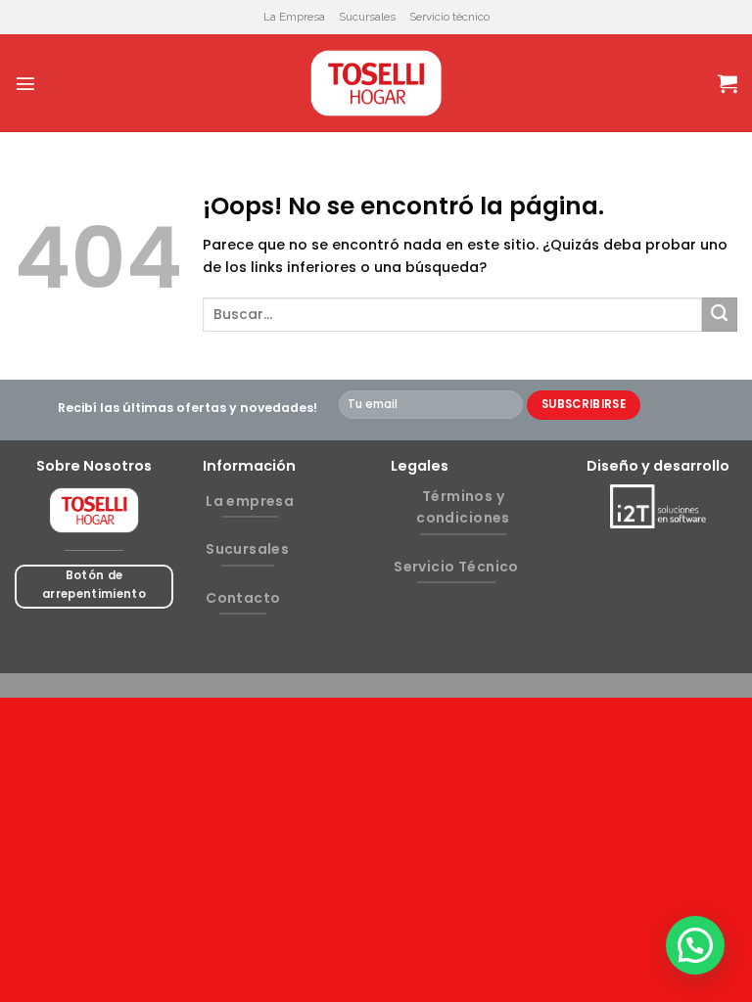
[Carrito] (727, 83)
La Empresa (294, 16)
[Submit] (719, 315)
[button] (695, 945)
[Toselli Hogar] (376, 83)
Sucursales (367, 16)
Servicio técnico (449, 16)
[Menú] (25, 83)
